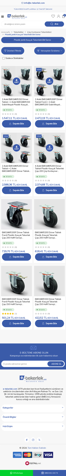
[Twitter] (39, 439)
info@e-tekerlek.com (34, 3)
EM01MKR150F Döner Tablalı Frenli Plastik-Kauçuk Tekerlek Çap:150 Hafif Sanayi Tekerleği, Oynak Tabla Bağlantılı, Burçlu (16, 302)
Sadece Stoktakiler (14, 58)
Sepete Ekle (18, 123)
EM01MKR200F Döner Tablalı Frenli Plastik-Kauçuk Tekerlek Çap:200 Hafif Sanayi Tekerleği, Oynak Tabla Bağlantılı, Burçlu (16, 235)
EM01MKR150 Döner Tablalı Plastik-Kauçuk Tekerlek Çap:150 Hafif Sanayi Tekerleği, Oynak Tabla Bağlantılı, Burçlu (48, 302)
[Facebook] (26, 439)
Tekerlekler (18, 32)
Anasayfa (5, 32)
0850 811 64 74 (51, 473)
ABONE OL (56, 364)
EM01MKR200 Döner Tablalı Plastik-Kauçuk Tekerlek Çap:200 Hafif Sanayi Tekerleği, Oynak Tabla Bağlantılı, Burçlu (48, 235)
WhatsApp (18, 473)
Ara (56, 24)
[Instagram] (33, 439)
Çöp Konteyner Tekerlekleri (39, 32)
